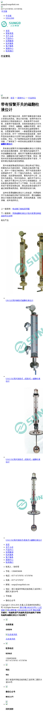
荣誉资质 (9, 33)
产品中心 (9, 38)
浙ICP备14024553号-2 (29, 607)
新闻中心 (9, 48)
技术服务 (9, 43)
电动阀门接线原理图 (21, 209)
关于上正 (9, 36)
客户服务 (9, 46)
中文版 (4, 11)
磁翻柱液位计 (6, 144)
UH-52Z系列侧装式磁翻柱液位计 (19, 300)
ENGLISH (10, 18)
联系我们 (9, 51)
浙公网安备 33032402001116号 (19, 610)
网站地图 (36, 610)
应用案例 (9, 41)
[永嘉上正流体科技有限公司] (11, 27)
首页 (8, 31)
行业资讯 (32, 98)
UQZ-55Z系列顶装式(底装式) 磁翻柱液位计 (24, 540)
